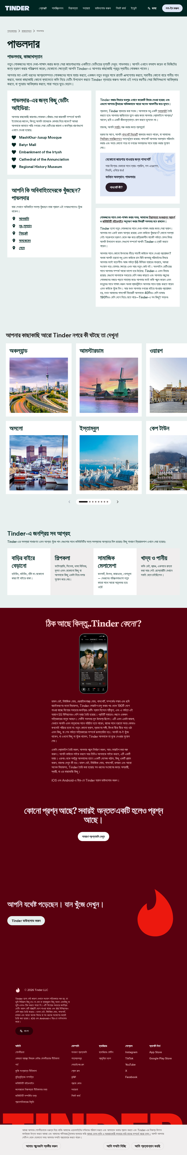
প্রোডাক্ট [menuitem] (43, 8)
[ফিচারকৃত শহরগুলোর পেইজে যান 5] (98, 501)
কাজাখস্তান (26, 31)
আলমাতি (24, 218)
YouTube (130, 1064)
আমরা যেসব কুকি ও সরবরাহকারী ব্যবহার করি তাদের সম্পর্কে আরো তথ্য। (119, 1134)
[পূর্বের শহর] (69, 501)
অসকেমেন (25, 240)
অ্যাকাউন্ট (162, 111)
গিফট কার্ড (75, 1096)
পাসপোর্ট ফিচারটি (130, 134)
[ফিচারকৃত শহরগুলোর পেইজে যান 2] (90, 501)
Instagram (131, 1052)
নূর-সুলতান (25, 226)
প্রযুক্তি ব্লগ (105, 1058)
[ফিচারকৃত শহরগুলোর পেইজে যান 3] (93, 501)
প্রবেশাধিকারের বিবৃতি (24, 1102)
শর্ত (16, 1064)
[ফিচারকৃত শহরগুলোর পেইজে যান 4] (95, 501)
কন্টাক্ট (73, 1077)
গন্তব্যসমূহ (12, 31)
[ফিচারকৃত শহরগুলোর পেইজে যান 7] (104, 501)
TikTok (129, 1058)
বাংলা (26, 1031)
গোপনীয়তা (19, 1052)
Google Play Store (160, 1058)
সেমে (22, 248)
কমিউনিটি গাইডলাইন (112, 221)
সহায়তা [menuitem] (86, 8)
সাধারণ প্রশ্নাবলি (79, 1052)
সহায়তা (74, 1089)
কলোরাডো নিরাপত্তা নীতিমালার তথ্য (31, 1089)
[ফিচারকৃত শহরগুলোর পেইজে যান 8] (107, 501)
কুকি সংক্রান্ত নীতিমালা (26, 1071)
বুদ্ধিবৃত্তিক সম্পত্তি (24, 1077)
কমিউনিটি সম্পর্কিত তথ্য (26, 1096)
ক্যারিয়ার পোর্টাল (106, 1052)
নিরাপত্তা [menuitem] (73, 8)
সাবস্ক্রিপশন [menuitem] (57, 8)
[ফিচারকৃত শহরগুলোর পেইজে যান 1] (83, 501)
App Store (155, 1052)
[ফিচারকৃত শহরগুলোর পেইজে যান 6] (101, 501)
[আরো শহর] (117, 501)
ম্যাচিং (118, 127)
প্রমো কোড (76, 1083)
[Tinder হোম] (17, 8)
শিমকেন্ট (23, 233)
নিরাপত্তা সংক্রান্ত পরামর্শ (162, 217)
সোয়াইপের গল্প (77, 1064)
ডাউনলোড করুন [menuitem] (103, 8)
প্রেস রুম (75, 1071)
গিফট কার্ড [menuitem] (121, 8)
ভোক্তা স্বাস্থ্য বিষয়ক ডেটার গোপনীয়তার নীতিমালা (37, 1058)
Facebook (131, 1077)
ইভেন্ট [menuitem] (134, 8)
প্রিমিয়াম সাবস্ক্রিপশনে (111, 139)
